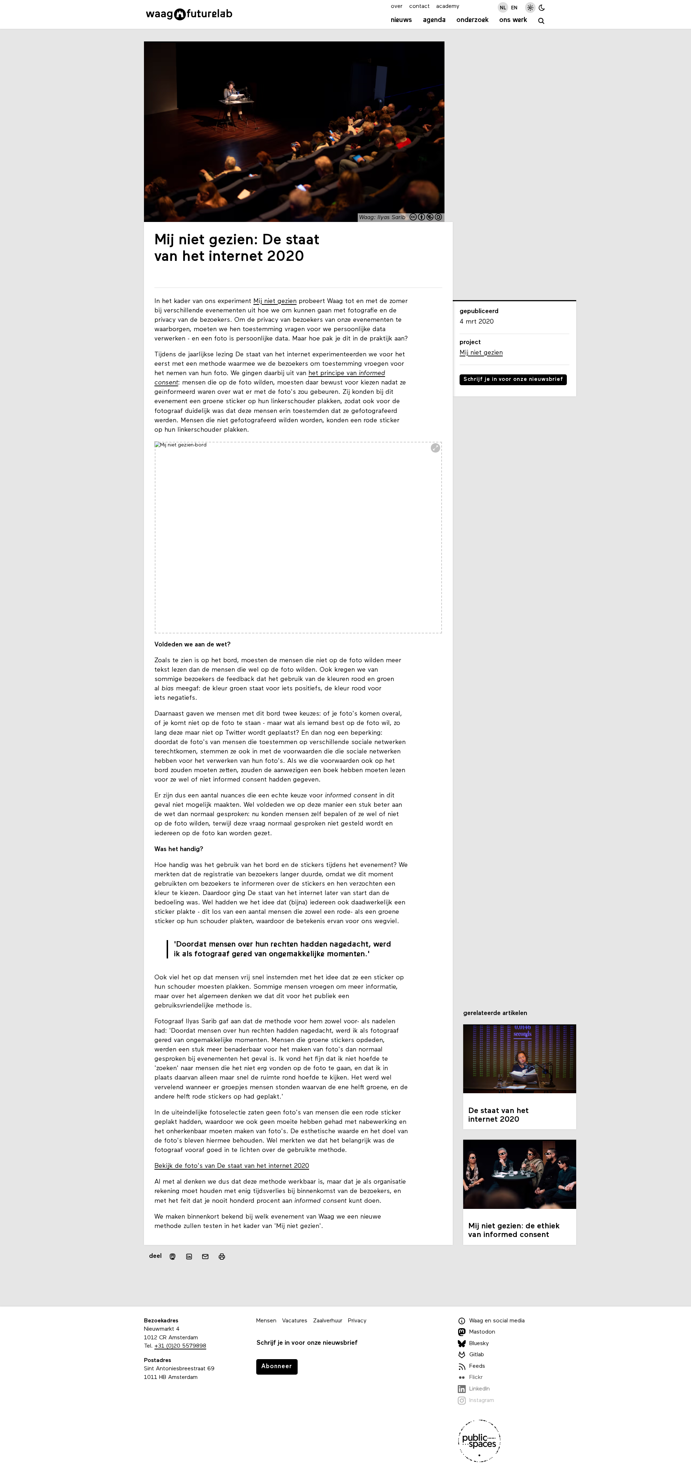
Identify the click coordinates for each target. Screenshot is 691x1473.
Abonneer (276, 1366)
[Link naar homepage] (189, 14)
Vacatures (294, 1321)
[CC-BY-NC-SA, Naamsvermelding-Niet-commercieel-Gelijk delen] (426, 217)
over (396, 6)
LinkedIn (479, 1389)
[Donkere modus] (542, 7)
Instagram (481, 1400)
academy (447, 6)
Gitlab (476, 1355)
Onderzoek (472, 20)
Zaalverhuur (327, 1321)
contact (419, 6)
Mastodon (482, 1332)
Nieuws (401, 20)
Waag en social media (497, 1321)
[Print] (222, 1256)
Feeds (477, 1366)
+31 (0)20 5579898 (180, 1346)
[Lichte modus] (530, 7)
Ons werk (513, 20)
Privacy (357, 1321)
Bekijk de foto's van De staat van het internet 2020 (231, 1166)
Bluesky (479, 1344)
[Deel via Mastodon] (172, 1256)
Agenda (434, 20)
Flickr (476, 1378)
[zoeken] (541, 21)
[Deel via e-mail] (205, 1256)
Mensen (266, 1321)
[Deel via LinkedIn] (189, 1256)
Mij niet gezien (275, 301)
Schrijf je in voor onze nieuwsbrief (513, 379)
